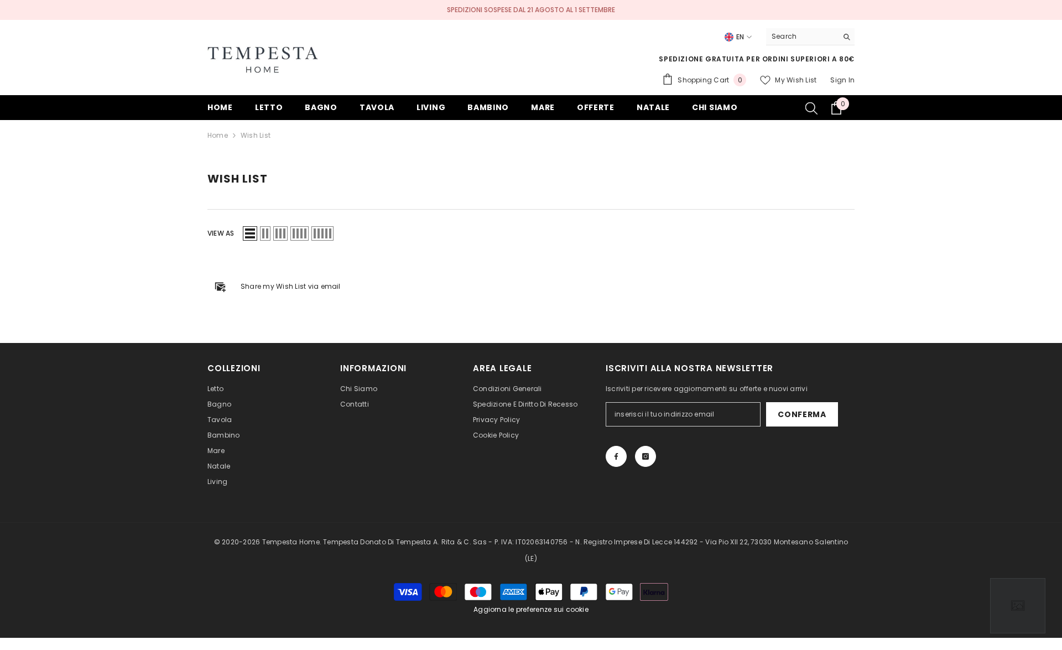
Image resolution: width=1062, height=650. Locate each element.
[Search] (810, 36)
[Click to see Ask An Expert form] (1017, 605)
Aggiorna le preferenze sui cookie (531, 609)
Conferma (802, 414)
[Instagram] (645, 456)
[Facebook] (616, 456)
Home (217, 135)
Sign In (842, 80)
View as (221, 233)
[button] (250, 233)
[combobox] (801, 36)
